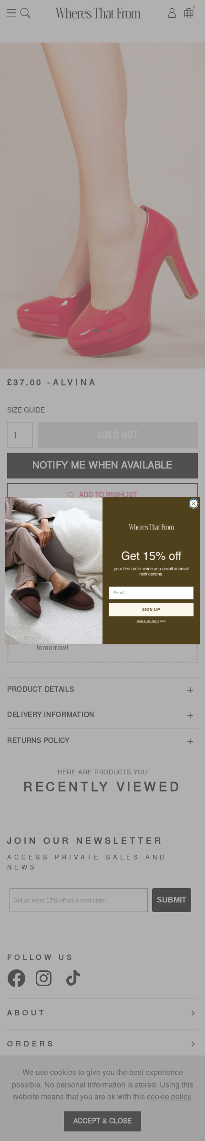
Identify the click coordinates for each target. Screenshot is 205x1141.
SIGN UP (151, 609)
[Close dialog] (193, 503)
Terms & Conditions (148, 620)
